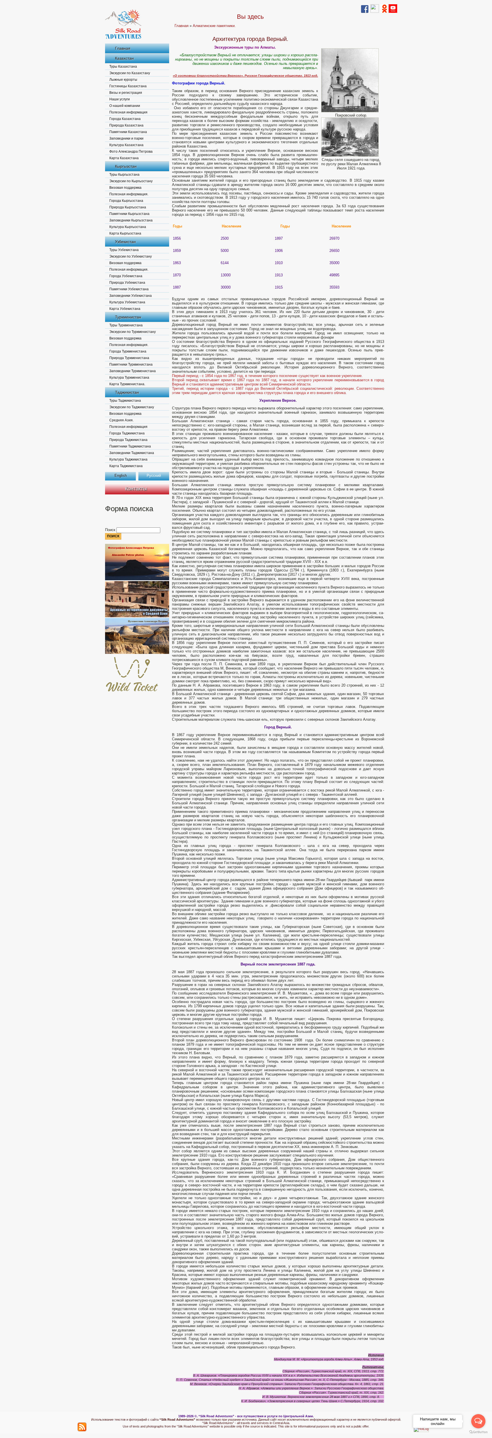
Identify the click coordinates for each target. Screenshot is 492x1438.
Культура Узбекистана (127, 302)
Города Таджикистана (127, 433)
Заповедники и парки (126, 138)
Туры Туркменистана (126, 325)
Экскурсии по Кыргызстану (131, 181)
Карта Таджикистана (126, 466)
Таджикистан (127, 392)
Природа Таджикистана (128, 440)
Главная (122, 48)
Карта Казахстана (124, 158)
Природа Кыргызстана (127, 207)
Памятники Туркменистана (131, 364)
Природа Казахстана (126, 125)
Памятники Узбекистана (129, 289)
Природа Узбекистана (127, 283)
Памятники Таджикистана (130, 446)
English (120, 475)
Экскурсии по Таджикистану (131, 407)
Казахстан (124, 58)
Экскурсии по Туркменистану (132, 332)
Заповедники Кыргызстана (131, 220)
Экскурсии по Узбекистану (130, 256)
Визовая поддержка (125, 188)
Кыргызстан (126, 166)
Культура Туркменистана (129, 378)
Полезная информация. (128, 194)
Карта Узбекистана (124, 309)
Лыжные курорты (123, 80)
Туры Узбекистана (124, 250)
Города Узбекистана (125, 276)
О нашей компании (124, 106)
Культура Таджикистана (128, 459)
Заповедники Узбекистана (130, 296)
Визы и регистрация (125, 93)
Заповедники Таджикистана (131, 453)
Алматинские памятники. (214, 26)
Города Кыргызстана (126, 201)
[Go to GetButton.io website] (478, 1432)
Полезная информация (128, 112)
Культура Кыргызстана (127, 227)
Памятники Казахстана (128, 132)
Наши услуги (119, 99)
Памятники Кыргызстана (129, 214)
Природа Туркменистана (129, 358)
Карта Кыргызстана (125, 233)
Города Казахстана (125, 119)
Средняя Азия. (121, 420)
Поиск (110, 530)
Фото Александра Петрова (131, 152)
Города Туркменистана (127, 351)
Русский (154, 475)
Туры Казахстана (123, 67)
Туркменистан (128, 317)
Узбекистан (125, 241)
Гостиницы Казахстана (128, 86)
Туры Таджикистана (125, 401)
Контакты (136, 489)
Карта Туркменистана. (127, 384)
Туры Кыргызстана (124, 175)
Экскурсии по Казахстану (129, 73)
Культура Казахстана (126, 145)
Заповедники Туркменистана (132, 371)
